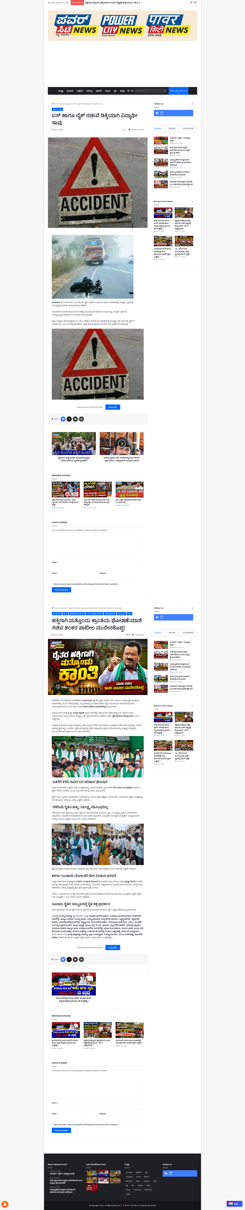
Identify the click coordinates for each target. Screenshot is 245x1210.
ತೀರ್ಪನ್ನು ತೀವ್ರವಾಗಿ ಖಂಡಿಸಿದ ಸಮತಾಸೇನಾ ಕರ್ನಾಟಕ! (179, 173)
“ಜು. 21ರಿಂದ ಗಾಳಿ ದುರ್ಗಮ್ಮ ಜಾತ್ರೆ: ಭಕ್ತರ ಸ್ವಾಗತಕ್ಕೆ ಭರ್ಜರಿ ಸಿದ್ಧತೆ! (182, 251)
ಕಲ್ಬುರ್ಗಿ (107, 91)
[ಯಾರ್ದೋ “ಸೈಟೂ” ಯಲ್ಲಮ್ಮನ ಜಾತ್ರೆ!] (161, 140)
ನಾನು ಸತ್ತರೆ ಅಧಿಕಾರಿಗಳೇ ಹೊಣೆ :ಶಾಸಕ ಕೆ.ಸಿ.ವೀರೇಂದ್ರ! (128, 501)
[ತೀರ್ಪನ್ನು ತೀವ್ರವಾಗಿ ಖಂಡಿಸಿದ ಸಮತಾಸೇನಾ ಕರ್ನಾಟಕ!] (161, 175)
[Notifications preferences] (4, 1204)
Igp (127, 1185)
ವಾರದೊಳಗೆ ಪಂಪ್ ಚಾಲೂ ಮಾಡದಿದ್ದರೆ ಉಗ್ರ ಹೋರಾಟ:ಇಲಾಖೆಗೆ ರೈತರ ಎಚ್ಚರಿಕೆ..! (116, 2)
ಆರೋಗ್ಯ (89, 91)
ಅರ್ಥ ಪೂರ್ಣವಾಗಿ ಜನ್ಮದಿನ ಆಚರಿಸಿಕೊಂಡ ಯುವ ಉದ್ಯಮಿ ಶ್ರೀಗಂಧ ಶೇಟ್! (180, 150)
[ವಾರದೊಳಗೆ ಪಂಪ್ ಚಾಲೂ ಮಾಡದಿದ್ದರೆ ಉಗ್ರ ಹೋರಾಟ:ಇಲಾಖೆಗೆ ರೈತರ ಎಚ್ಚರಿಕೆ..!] (163, 241)
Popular (157, 128)
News (148, 1185)
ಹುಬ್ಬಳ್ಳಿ (60, 91)
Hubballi (147, 1181)
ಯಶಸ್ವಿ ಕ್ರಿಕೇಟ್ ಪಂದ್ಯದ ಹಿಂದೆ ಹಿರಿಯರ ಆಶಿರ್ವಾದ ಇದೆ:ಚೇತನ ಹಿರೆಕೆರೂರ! (180, 162)
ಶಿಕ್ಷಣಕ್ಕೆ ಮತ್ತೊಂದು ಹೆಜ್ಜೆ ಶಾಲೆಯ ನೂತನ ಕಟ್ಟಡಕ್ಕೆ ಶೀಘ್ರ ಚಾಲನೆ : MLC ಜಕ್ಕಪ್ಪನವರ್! (183, 224)
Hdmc (138, 1181)
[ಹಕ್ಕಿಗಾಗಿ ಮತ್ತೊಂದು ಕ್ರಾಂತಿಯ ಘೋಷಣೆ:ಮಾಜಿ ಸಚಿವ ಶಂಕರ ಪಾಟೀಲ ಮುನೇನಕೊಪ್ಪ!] (91, 1173)
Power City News (131, 1205)
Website (103, 573)
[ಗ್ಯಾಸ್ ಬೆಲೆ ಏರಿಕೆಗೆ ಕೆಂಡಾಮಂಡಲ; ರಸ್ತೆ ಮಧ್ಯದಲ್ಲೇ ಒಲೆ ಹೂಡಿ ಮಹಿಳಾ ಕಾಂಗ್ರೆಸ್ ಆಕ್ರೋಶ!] (98, 489)
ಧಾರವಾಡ (70, 91)
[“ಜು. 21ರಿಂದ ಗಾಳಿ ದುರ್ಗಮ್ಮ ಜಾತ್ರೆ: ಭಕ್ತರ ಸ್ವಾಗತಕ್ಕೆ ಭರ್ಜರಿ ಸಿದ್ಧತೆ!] (184, 241)
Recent (172, 128)
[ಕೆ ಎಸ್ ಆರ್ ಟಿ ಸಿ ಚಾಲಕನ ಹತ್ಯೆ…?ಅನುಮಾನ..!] (103, 1180)
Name (55, 562)
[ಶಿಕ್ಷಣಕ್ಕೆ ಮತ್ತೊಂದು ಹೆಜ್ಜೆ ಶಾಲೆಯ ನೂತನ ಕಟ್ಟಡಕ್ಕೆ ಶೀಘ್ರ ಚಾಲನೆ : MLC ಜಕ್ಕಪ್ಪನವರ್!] (184, 212)
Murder (140, 1185)
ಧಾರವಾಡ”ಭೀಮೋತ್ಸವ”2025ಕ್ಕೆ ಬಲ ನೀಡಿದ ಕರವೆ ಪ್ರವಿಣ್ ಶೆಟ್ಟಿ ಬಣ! (181, 183)
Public (128, 1194)
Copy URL (113, 407)
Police (128, 1190)
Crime (138, 1177)
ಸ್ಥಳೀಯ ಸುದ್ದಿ (64, 104)
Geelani (153, 1205)
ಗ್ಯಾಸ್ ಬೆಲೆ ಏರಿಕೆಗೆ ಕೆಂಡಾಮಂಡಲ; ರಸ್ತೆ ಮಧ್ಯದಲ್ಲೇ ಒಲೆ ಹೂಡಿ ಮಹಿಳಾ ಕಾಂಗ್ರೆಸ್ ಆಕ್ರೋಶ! (97, 502)
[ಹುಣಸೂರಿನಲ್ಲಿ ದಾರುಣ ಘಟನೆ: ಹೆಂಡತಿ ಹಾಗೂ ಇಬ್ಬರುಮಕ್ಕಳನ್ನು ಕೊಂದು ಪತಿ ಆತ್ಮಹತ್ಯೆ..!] (163, 212)
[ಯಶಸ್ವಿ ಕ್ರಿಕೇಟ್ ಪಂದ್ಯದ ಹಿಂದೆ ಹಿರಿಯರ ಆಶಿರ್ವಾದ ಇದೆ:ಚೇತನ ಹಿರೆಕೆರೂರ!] (161, 162)
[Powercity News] (122, 25)
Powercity (137, 1190)
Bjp (146, 1172)
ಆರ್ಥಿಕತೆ (99, 91)
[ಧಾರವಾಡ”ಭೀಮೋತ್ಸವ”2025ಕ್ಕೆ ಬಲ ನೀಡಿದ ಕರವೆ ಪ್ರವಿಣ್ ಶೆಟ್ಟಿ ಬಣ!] (161, 184)
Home (56, 104)
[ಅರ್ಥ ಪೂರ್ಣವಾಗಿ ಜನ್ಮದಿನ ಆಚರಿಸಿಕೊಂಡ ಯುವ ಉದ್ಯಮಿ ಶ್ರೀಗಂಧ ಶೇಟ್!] (161, 150)
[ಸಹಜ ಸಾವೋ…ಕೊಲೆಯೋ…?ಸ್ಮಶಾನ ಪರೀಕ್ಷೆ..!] (91, 1188)
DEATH (146, 1177)
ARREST (139, 1172)
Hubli (155, 1181)
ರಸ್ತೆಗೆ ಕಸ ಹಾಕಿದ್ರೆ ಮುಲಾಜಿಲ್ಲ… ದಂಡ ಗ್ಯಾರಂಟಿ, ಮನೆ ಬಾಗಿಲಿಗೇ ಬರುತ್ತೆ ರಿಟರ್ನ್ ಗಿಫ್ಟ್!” (65, 502)
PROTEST (148, 1190)
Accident (129, 1172)
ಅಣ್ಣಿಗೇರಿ (80, 91)
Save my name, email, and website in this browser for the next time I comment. (86, 584)
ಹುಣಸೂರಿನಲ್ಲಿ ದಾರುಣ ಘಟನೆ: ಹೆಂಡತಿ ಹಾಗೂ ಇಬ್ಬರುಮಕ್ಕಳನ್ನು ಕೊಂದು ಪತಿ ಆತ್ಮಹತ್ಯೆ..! (162, 224)
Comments (188, 128)
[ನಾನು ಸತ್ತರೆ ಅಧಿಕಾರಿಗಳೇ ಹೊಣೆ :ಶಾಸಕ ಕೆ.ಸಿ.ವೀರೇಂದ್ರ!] (130, 489)
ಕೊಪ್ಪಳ (122, 91)
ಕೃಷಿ (115, 91)
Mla (133, 1185)
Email (55, 573)
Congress (129, 1177)
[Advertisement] (122, 64)
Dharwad (129, 1181)
